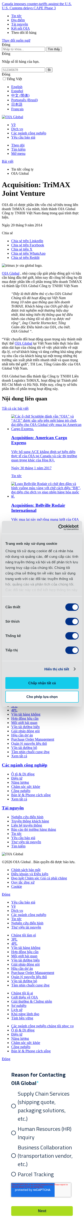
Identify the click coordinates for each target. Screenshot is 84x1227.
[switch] (72, 621)
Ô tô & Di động (23, 774)
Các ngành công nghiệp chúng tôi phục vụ (42, 1026)
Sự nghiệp (18, 1006)
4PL (14, 710)
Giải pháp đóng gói (25, 731)
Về (13, 125)
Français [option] (17, 109)
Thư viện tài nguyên (26, 842)
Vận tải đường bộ (24, 748)
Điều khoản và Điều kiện (29, 874)
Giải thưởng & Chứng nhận (31, 1001)
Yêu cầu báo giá (23, 137)
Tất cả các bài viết (15, 408)
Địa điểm (18, 20)
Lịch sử (16, 1010)
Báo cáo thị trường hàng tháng (33, 829)
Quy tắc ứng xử (23, 882)
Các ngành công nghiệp (28, 133)
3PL (14, 939)
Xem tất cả (19, 756)
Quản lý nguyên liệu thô (29, 743)
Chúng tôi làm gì (23, 935)
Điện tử (16, 778)
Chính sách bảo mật (25, 870)
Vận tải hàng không (25, 714)
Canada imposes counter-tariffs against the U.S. (37, 4)
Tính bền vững (22, 1018)
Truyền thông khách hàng (30, 821)
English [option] (16, 87)
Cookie (16, 886)
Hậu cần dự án (22, 735)
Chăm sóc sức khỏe (25, 787)
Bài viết (7, 161)
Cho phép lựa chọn (42, 697)
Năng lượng (20, 782)
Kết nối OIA (20, 28)
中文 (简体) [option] (20, 95)
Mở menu (18, 153)
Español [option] (17, 91)
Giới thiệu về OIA (24, 997)
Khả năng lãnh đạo (25, 1014)
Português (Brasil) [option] (24, 100)
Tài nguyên (19, 24)
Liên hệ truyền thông (26, 825)
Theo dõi (17, 145)
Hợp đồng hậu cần (24, 718)
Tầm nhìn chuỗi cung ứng (30, 752)
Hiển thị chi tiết (56, 669)
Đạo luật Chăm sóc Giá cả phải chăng (39, 878)
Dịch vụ (17, 129)
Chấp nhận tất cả (42, 683)
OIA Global (10, 273)
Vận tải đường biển (25, 727)
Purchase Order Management (32, 739)
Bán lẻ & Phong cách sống (31, 795)
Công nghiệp (20, 791)
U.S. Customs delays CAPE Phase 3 (29, 8)
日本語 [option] (16, 104)
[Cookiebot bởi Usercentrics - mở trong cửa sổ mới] (59, 527)
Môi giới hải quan (24, 723)
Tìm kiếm (18, 149)
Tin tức (16, 16)
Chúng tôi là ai (22, 993)
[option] (46, 87)
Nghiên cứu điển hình (27, 817)
